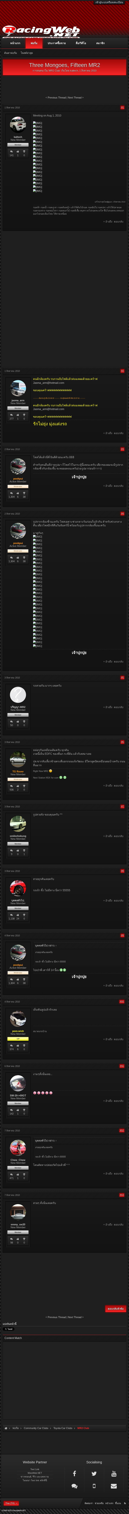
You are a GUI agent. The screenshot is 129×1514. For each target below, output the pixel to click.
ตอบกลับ (118, 221)
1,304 (12, 496)
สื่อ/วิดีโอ (81, 43)
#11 (122, 1066)
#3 (122, 449)
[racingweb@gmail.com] (114, 1486)
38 (24, 496)
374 (12, 1049)
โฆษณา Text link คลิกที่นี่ (35, 1480)
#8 (122, 871)
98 (11, 1242)
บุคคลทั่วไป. (18, 900)
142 (12, 1113)
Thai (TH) (9, 1503)
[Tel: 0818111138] (94, 1486)
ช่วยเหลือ (99, 1503)
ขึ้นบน (118, 1503)
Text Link (34, 1469)
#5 (122, 677)
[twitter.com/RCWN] (94, 1473)
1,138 (12, 918)
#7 (122, 806)
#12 (122, 1130)
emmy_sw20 (18, 1224)
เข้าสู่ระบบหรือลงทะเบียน (109, 2)
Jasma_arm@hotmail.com (48, 382)
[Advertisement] (64, 257)
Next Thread (74, 97)
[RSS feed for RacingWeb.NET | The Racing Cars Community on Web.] (125, 1499)
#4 (122, 513)
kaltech (74, 70)
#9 (122, 935)
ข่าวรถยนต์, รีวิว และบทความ (35, 1476)
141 (12, 155)
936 (12, 789)
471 (12, 1178)
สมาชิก (100, 43)
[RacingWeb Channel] (114, 1473)
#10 (122, 1001)
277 (12, 418)
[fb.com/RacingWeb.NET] (74, 1473)
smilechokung (18, 836)
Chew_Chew (18, 1160)
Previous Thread (57, 97)
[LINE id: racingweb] (74, 1486)
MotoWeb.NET (35, 1473)
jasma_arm (18, 400)
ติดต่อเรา (89, 1503)
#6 (122, 742)
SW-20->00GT (18, 1095)
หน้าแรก (15, 43)
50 (11, 725)
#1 (122, 107)
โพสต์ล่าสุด (27, 53)
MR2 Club (54, 70)
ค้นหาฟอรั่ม (10, 53)
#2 (122, 371)
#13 (122, 1195)
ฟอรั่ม (34, 43)
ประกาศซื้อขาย (57, 43)
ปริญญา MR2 (18, 707)
